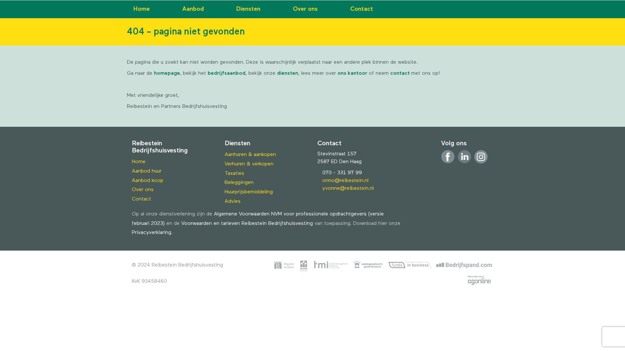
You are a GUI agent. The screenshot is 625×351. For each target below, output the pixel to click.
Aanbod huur (146, 171)
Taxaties (234, 173)
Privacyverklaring (151, 232)
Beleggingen (239, 182)
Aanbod (193, 9)
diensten (287, 73)
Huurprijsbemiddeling (249, 192)
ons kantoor (352, 73)
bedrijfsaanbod (226, 73)
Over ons (305, 9)
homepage (167, 73)
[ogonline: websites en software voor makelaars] (479, 281)
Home (141, 9)
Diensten (248, 9)
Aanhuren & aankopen (250, 154)
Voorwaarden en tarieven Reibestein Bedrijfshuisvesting (247, 223)
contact (400, 73)
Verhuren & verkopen (249, 164)
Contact (361, 9)
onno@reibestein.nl (345, 180)
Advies (233, 201)
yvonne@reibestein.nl (348, 188)
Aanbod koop (147, 180)
